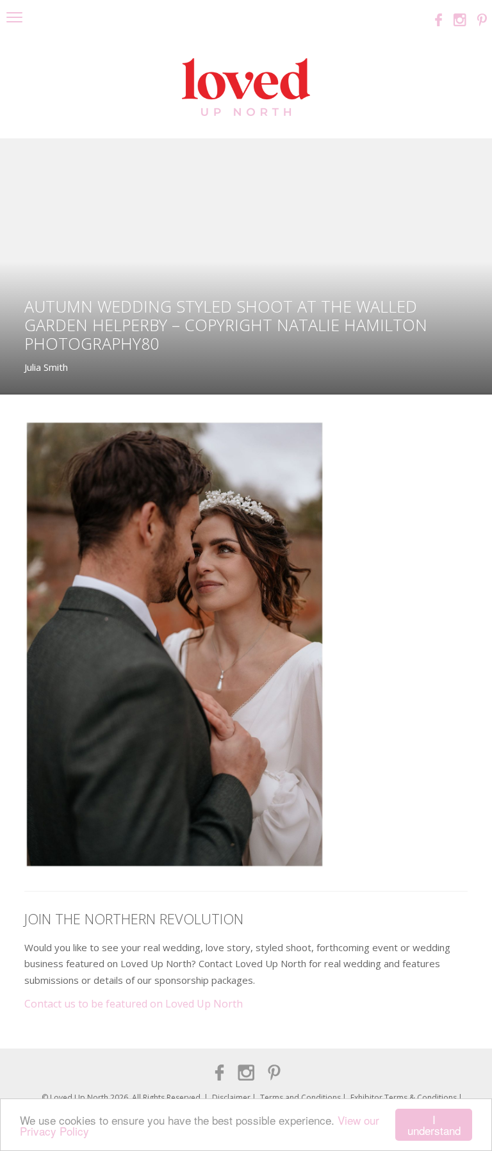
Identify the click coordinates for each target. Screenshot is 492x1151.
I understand (434, 1124)
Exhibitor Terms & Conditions (403, 1097)
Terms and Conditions (300, 1097)
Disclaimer (231, 1097)
